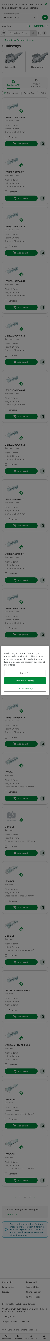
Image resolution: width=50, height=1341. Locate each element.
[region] (25, 670)
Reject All (25, 673)
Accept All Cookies (25, 680)
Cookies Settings (25, 688)
